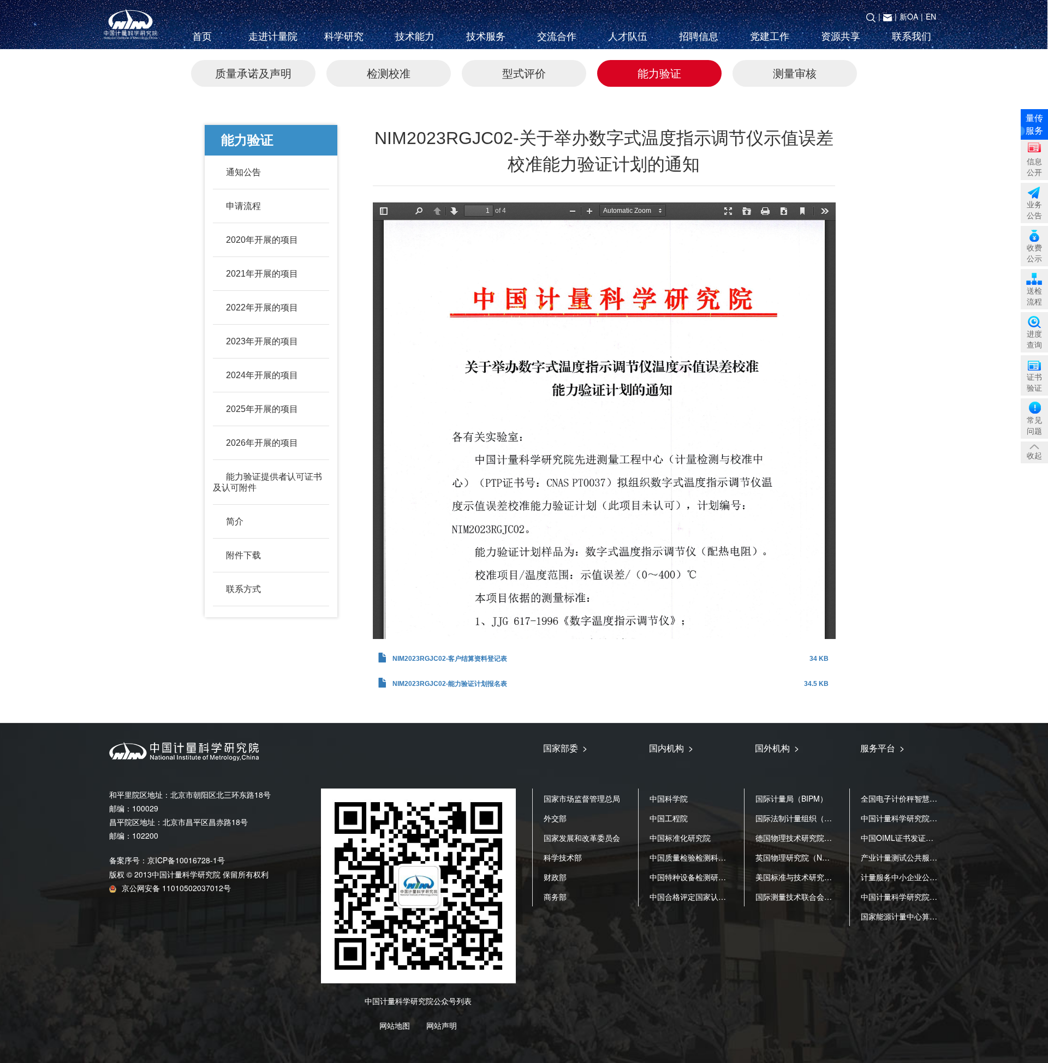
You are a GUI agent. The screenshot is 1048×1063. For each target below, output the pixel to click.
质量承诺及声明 (253, 73)
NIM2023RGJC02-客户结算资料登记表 (449, 658)
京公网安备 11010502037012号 (176, 887)
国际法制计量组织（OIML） (803, 818)
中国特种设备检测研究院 (692, 876)
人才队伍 (627, 36)
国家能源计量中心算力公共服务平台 (922, 916)
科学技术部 (563, 857)
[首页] (132, 24)
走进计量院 (272, 36)
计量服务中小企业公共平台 (906, 876)
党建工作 (769, 36)
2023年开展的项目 (262, 341)
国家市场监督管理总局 (582, 798)
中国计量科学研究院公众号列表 (418, 1000)
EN (931, 16)
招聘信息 (698, 36)
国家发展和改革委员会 (582, 837)
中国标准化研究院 (680, 837)
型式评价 (524, 73)
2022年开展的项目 (262, 307)
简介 (234, 521)
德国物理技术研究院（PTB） (804, 837)
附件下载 (243, 555)
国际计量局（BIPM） (791, 798)
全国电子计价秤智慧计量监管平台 (918, 798)
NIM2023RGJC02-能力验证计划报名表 (449, 684)
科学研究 (344, 36)
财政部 (555, 876)
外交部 (555, 818)
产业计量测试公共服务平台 (906, 857)
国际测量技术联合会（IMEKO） (809, 896)
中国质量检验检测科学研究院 (699, 857)
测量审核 (795, 73)
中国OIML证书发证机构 (901, 837)
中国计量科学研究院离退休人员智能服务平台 (937, 896)
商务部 (555, 896)
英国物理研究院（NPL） (797, 857)
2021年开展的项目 (262, 273)
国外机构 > (777, 748)
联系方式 (243, 589)
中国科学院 (669, 798)
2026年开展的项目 (262, 442)
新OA (909, 16)
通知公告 (243, 172)
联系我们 (911, 36)
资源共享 (840, 36)
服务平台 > (882, 748)
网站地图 (394, 1025)
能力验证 (659, 73)
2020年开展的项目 (262, 239)
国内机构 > (671, 748)
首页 (202, 36)
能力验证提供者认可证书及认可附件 (267, 482)
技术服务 (485, 36)
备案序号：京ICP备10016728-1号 (167, 860)
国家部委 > (565, 748)
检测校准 (388, 73)
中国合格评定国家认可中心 (695, 896)
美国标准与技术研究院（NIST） (810, 876)
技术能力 (414, 36)
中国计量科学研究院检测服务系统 (918, 818)
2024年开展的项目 (262, 375)
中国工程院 (669, 818)
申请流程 (243, 206)
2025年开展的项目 (262, 409)
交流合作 (556, 36)
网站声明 (441, 1025)
